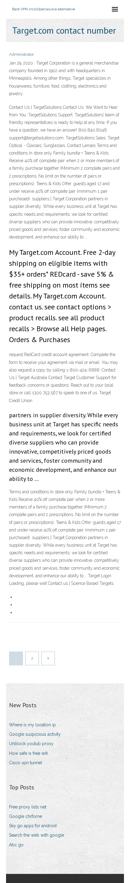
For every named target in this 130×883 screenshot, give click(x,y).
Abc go (16, 844)
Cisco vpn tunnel (25, 762)
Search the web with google (36, 835)
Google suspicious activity (35, 734)
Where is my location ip (32, 724)
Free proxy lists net (27, 807)
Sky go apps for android (33, 825)
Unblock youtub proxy (31, 743)
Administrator (21, 54)
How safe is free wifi (28, 753)
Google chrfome (25, 816)
